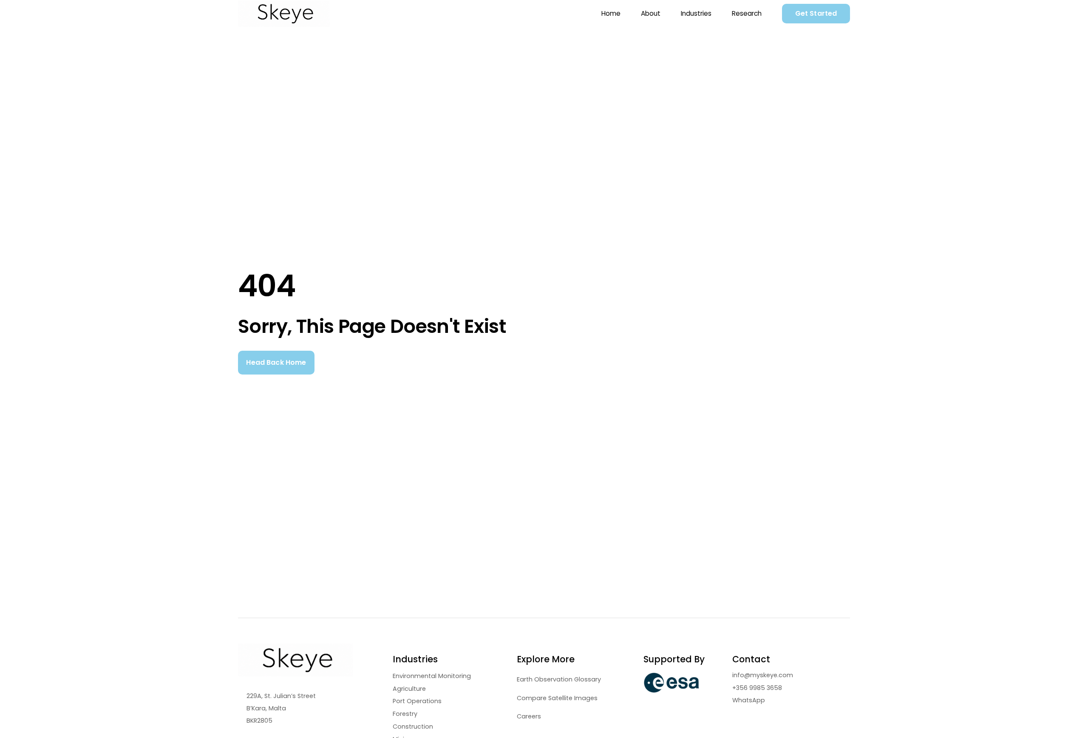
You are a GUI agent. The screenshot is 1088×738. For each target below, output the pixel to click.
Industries (696, 13)
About (650, 13)
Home (610, 13)
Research (747, 13)
